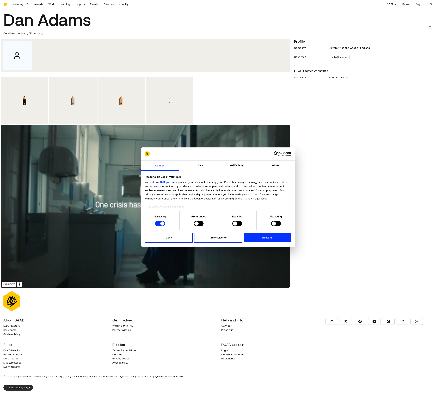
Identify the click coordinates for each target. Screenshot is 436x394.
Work (51, 4)
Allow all (267, 237)
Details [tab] (199, 165)
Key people (9, 330)
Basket (406, 4)
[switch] (199, 223)
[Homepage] (5, 4)
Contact (226, 326)
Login (224, 350)
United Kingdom (339, 57)
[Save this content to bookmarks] (430, 25)
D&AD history (11, 326)
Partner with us (121, 330)
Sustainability (11, 334)
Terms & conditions (124, 350)
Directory (36, 33)
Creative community (116, 4)
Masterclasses (12, 362)
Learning (65, 4)
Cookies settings (15, 387)
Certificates (11, 358)
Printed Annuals (13, 354)
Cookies (117, 354)
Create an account (232, 354)
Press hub (227, 330)
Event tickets (11, 366)
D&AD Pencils (11, 350)
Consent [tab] (160, 165)
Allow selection (218, 237)
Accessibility (120, 362)
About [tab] (276, 165)
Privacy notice (121, 358)
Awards (38, 4)
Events (94, 4)
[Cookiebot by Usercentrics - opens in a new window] (276, 153)
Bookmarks (228, 358)
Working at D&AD (122, 326)
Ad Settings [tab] (237, 165)
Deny (169, 237)
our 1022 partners (166, 182)
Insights (80, 4)
